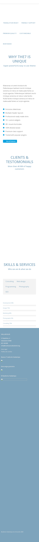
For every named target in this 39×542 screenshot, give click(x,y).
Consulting (10, 281)
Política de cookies (6, 351)
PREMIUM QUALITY (9, 33)
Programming (11, 287)
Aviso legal (4, 349)
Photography (24, 287)
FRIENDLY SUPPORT (28, 23)
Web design (21, 281)
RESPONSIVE (7, 44)
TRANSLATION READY (10, 23)
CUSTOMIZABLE (25, 33)
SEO (7, 292)
